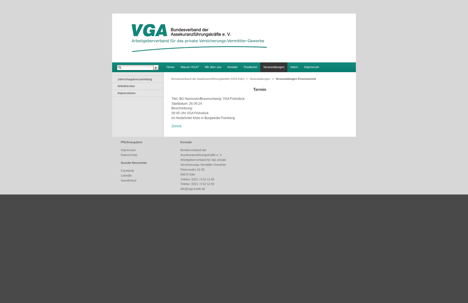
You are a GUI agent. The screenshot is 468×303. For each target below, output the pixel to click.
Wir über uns (213, 67)
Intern (294, 67)
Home (170, 67)
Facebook (127, 170)
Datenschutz (129, 155)
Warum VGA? (190, 67)
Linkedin (126, 175)
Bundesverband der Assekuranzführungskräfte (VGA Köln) (207, 78)
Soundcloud (128, 180)
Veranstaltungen (273, 67)
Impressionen (126, 93)
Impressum (311, 67)
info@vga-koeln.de (192, 188)
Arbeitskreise (126, 86)
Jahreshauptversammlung (135, 79)
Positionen (250, 67)
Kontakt (232, 67)
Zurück (176, 126)
